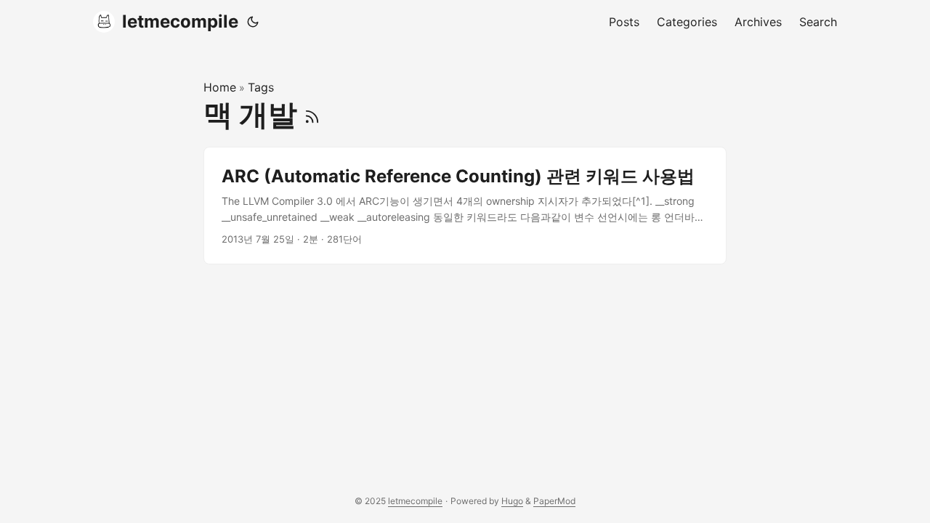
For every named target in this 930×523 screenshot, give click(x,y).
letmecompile (180, 21)
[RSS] (312, 114)
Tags (261, 87)
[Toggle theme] (253, 22)
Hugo (512, 500)
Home (219, 87)
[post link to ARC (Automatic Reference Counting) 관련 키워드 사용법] (465, 205)
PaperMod (554, 500)
